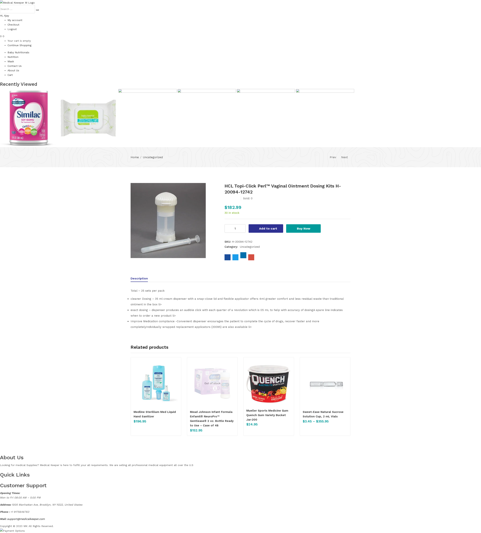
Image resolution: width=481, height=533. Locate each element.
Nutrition (13, 56)
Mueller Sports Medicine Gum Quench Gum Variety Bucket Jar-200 (267, 415)
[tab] (143, 279)
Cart (10, 74)
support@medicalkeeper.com (26, 518)
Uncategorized (153, 157)
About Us (13, 70)
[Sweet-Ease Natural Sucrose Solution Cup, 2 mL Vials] (325, 383)
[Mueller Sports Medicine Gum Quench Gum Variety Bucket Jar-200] (268, 382)
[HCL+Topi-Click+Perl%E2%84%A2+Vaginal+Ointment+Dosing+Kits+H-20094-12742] (235, 257)
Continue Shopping (19, 45)
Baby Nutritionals (18, 52)
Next (344, 157)
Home (135, 157)
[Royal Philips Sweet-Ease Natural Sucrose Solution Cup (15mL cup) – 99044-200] (148, 117)
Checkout (13, 24)
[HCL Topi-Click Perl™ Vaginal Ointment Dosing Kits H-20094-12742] (228, 257)
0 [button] (3, 36)
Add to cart (268, 228)
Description (139, 278)
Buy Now (303, 228)
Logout (12, 29)
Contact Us (15, 65)
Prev (333, 157)
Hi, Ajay (4, 15)
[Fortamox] (88, 117)
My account (15, 20)
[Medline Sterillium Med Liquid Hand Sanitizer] (156, 383)
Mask (11, 61)
